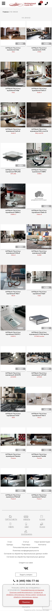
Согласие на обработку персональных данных (26, 557)
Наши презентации (42, 542)
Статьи (26, 542)
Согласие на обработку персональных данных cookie (26, 554)
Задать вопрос (26, 574)
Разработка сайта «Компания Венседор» (36, 610)
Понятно (26, 602)
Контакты (42, 545)
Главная (6, 12)
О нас (10, 542)
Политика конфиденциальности (21, 592)
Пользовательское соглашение (32, 590)
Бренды (10, 545)
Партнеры (26, 545)
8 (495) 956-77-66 (28, 580)
